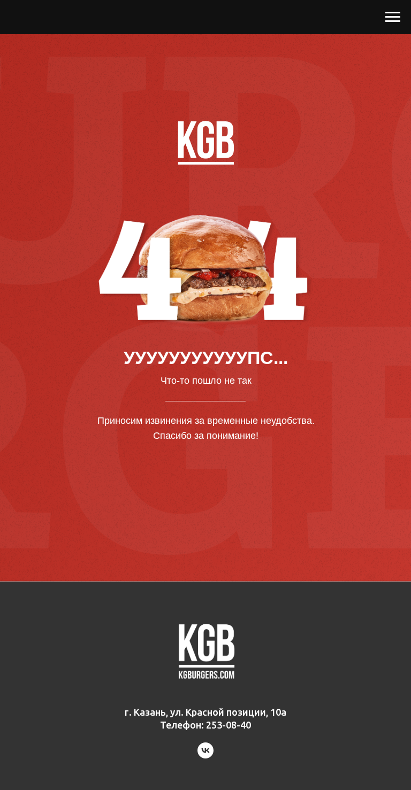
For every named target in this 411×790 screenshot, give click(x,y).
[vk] (205, 755)
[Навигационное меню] (392, 17)
